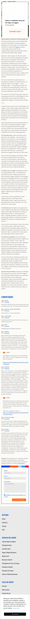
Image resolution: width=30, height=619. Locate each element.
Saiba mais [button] (16, 608)
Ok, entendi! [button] (15, 614)
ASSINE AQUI (15, 31)
